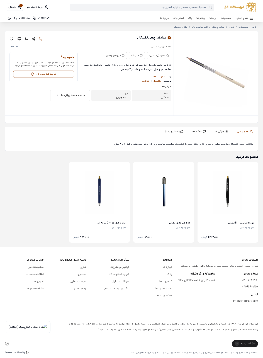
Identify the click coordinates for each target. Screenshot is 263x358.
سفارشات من (36, 267)
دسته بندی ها (163, 288)
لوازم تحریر (80, 288)
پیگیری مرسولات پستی (116, 288)
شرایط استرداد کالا (119, 274)
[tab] (245, 131)
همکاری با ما (164, 295)
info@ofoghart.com (245, 301)
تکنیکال (157, 81)
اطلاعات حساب (35, 274)
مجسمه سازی (78, 281)
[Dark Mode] (9, 18)
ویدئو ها (200, 18)
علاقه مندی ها (35, 288)
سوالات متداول (120, 281)
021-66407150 (250, 287)
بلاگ (190, 18)
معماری (81, 274)
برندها (213, 18)
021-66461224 (250, 280)
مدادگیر (145, 81)
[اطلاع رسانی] (19, 38)
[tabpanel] (131, 144)
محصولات (225, 18)
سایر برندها (159, 76)
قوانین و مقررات (119, 267)
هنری (83, 267)
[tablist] (131, 131)
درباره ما (164, 18)
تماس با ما (178, 18)
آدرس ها (38, 281)
